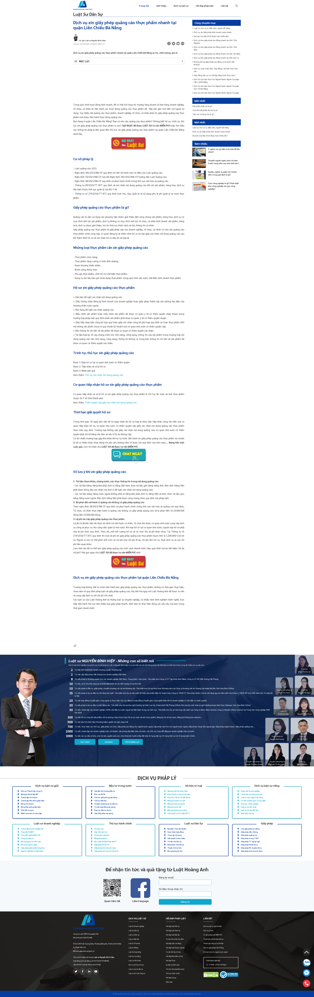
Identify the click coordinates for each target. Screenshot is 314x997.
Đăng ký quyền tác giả (176, 800)
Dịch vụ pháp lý (157, 777)
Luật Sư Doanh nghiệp (136, 926)
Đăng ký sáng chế (174, 807)
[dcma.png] (211, 975)
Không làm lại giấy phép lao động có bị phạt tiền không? (214, 63)
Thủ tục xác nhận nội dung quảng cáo (104, 374)
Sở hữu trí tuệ (193, 785)
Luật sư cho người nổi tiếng (252, 797)
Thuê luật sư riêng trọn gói (251, 794)
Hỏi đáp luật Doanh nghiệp (175, 948)
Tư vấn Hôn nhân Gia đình (175, 939)
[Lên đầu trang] (306, 953)
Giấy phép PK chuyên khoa (251, 848)
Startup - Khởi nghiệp (249, 804)
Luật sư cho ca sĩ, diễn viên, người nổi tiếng (212, 28)
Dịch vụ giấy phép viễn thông (213, 948)
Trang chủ (144, 5)
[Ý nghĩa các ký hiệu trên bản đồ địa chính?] (199, 152)
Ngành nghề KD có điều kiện (32, 851)
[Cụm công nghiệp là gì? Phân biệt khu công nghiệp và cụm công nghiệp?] (199, 186)
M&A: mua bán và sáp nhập (31, 813)
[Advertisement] (128, 85)
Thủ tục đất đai (100, 800)
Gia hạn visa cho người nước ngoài (215, 952)
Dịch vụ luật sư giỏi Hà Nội (212, 926)
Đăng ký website (100, 838)
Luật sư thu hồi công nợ (137, 973)
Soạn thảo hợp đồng (175, 832)
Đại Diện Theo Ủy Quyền (176, 829)
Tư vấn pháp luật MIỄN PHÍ (212, 935)
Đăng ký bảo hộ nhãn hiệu (177, 791)
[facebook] (82, 971)
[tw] (173, 43)
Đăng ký (185, 902)
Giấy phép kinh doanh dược (252, 851)
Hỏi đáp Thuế (170, 960)
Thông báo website (102, 835)
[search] (236, 6)
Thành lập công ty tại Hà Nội (213, 943)
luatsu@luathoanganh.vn (85, 951)
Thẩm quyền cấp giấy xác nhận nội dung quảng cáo (111, 402)
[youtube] (178, 43)
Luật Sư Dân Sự (88, 14)
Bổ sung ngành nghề (29, 844)
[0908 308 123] (306, 983)
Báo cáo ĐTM (99, 794)
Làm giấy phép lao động (250, 829)
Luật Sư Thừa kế (134, 943)
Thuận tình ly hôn (174, 848)
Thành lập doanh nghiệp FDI (32, 829)
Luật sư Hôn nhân (135, 960)
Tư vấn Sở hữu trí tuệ (173, 952)
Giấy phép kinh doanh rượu (105, 848)
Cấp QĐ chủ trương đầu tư (104, 791)
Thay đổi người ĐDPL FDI (30, 835)
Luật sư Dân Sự (193, 823)
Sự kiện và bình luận (173, 965)
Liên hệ (224, 5)
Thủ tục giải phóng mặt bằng (105, 797)
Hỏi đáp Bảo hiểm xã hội (174, 956)
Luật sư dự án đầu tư (136, 969)
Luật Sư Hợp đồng (135, 952)
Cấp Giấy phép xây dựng (103, 813)
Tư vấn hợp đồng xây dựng (104, 807)
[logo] (97, 922)
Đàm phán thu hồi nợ (175, 844)
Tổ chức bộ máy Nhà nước (175, 969)
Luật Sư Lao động (135, 956)
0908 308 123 (80, 947)
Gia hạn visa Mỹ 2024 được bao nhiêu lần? (211, 36)
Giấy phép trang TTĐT (250, 838)
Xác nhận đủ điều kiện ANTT (105, 841)
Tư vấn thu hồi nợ (174, 841)
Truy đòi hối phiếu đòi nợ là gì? (205, 110)
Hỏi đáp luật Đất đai (173, 935)
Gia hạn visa (99, 829)
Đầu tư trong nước (120, 785)
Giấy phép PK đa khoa (249, 844)
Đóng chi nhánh (27, 804)
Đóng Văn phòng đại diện (31, 807)
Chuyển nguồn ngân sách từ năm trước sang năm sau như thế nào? (223, 162)
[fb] (169, 43)
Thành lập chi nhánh (29, 797)
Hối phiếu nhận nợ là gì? (202, 106)
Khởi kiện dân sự (247, 813)
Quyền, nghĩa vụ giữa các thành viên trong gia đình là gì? (222, 173)
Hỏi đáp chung (171, 978)
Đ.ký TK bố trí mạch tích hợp (178, 794)
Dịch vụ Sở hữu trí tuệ (136, 965)
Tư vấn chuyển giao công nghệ (253, 800)
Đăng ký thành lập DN (29, 794)
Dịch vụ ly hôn (208, 930)
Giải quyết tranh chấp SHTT (178, 813)
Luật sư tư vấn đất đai (249, 810)
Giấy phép (267, 823)
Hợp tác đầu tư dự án (102, 810)
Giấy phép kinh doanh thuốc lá (106, 851)
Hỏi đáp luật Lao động (173, 943)
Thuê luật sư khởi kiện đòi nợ (213, 939)
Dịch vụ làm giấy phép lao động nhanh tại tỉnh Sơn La (216, 57)
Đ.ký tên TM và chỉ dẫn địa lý (178, 797)
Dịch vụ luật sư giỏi (47, 785)
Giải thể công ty (27, 810)
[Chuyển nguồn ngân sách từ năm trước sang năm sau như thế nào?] (199, 163)
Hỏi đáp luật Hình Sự (173, 930)
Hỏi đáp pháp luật (205, 5)
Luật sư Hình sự (134, 935)
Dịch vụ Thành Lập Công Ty (31, 791)
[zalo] (182, 44)
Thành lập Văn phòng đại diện (33, 800)
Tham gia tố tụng (174, 835)
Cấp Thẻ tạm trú (100, 832)
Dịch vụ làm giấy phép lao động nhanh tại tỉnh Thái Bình (215, 48)
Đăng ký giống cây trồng (177, 810)
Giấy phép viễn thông (249, 832)
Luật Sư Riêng (133, 948)
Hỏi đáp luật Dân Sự (173, 926)
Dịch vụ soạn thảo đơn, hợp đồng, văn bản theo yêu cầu (216, 69)
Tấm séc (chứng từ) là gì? (203, 114)
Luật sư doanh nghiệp (47, 823)
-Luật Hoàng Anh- (136, 994)
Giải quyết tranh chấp (176, 838)
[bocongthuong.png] (229, 975)
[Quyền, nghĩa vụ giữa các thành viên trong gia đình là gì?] (199, 174)
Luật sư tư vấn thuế (248, 807)
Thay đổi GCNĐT (27, 832)
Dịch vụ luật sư (181, 5)
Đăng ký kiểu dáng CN (176, 804)
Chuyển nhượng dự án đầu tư (106, 804)
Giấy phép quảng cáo (249, 835)
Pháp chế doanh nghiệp (250, 791)
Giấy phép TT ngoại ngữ (250, 841)
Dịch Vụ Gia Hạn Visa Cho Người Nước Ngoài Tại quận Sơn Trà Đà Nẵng (216, 87)
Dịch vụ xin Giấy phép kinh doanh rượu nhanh (213, 32)
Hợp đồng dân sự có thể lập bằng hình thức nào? (214, 75)
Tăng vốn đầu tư (27, 838)
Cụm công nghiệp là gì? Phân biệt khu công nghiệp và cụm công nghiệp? (223, 186)
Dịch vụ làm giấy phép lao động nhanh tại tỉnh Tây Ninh (217, 53)
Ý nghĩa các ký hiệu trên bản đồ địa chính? (224, 150)
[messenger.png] (306, 973)
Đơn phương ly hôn (175, 851)
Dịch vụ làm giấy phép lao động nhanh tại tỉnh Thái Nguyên (215, 41)
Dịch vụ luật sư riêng (267, 785)
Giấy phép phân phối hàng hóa (33, 848)
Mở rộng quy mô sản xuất (31, 841)
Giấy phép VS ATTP (101, 844)
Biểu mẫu (169, 982)
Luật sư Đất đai (134, 939)
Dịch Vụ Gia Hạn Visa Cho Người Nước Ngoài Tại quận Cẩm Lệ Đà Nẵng (216, 80)
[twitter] (76, 971)
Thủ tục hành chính (120, 823)
